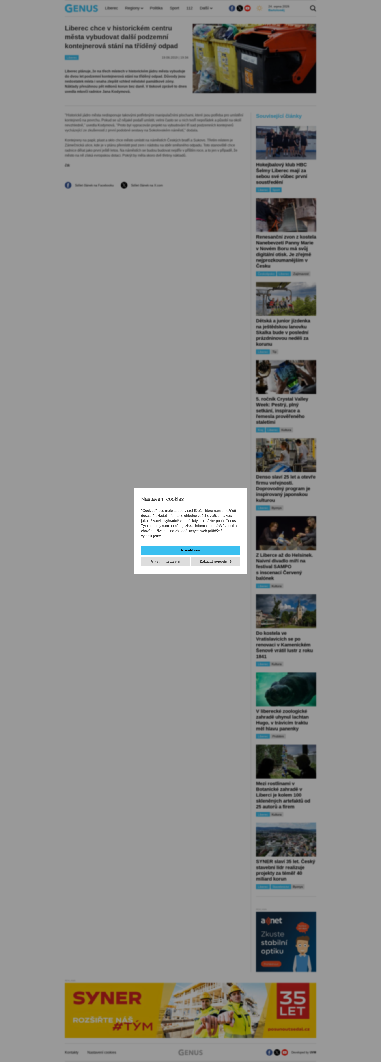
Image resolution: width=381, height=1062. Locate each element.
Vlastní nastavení (165, 561)
